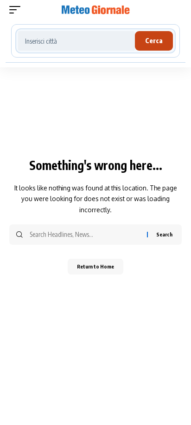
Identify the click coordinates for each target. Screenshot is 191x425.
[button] (17, 9)
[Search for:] (85, 234)
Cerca (154, 41)
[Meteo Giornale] (95, 9)
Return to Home (95, 266)
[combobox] (76, 41)
